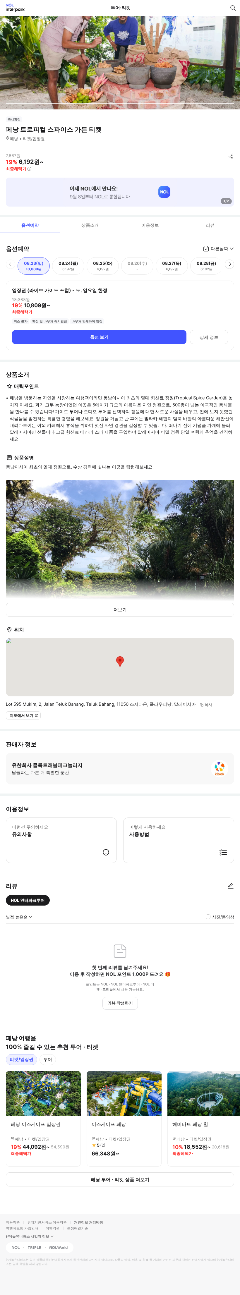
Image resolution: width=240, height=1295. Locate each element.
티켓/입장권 (21, 1059)
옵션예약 (30, 225)
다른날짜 (219, 248)
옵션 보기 (99, 337)
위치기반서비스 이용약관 (47, 1222)
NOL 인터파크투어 (28, 900)
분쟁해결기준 (77, 1228)
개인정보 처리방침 (88, 1222)
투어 (47, 1059)
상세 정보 (209, 337)
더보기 (120, 609)
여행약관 (53, 1228)
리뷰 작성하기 (120, 1002)
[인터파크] (12, 8)
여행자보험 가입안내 (22, 1228)
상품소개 (90, 225)
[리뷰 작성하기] (230, 885)
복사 (208, 704)
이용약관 (13, 1222)
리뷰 (210, 225)
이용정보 (150, 225)
